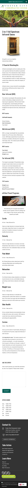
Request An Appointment (7, 450)
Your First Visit (5, 463)
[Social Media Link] (9, 473)
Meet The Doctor (6, 467)
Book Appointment (8, 476)
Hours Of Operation (9, 439)
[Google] (3, 473)
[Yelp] (6, 473)
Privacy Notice (4, 486)
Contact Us (4, 454)
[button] (26, 1)
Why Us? (4, 462)
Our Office (4, 465)
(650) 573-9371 (16, 1)
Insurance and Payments (7, 452)
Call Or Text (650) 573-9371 (12, 434)
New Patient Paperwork (7, 448)
